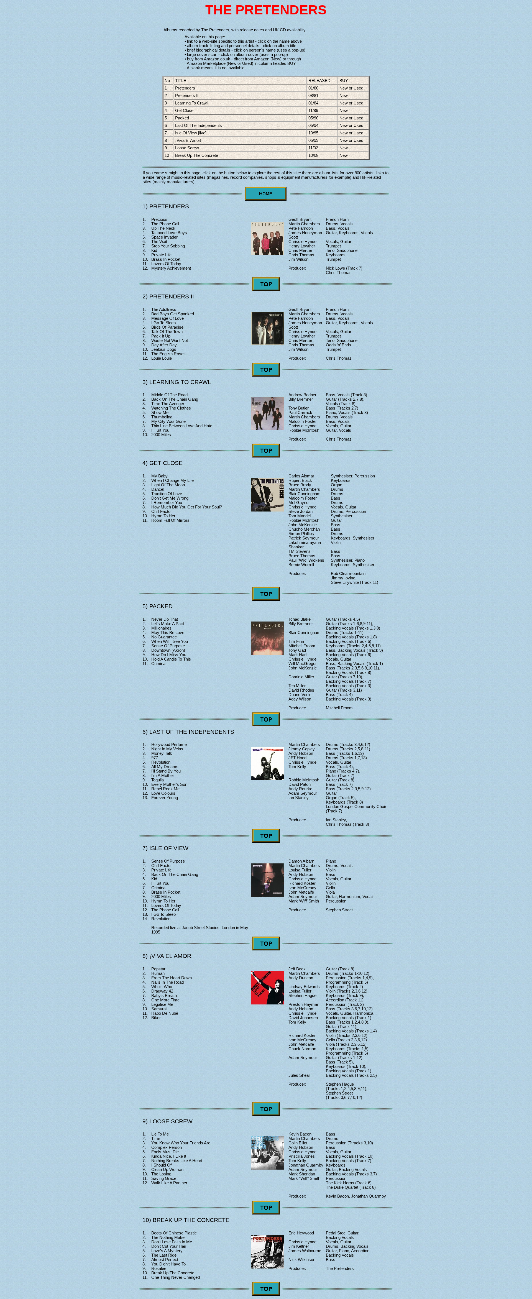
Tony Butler (298, 408)
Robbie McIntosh (303, 430)
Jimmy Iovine (343, 578)
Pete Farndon (300, 228)
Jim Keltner (298, 1246)
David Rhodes (301, 690)
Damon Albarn (301, 861)
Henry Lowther (301, 246)
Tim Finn (296, 641)
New (344, 95)
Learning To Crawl (191, 103)
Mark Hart (297, 655)
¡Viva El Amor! (188, 140)
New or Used (351, 88)
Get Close (184, 110)
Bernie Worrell (301, 564)
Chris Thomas (301, 255)
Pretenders (185, 88)
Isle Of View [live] (190, 133)
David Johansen (303, 1018)
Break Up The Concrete (196, 155)
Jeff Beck (297, 969)
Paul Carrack (300, 412)
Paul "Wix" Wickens (306, 560)
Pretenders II (186, 95)
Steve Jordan (300, 511)
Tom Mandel (299, 516)
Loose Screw (187, 148)
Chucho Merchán (304, 529)
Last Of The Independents (198, 125)
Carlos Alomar (301, 476)
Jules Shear (299, 1075)
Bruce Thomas (301, 556)
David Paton (299, 784)
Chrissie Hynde (302, 241)
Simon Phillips (301, 533)
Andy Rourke (300, 789)
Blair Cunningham (304, 494)
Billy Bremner (300, 399)
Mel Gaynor (299, 502)
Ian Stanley (298, 798)
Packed (182, 118)
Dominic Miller (301, 677)
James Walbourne (304, 1251)
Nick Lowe (335, 268)
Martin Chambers (304, 224)
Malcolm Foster (302, 421)
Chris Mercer (300, 250)
